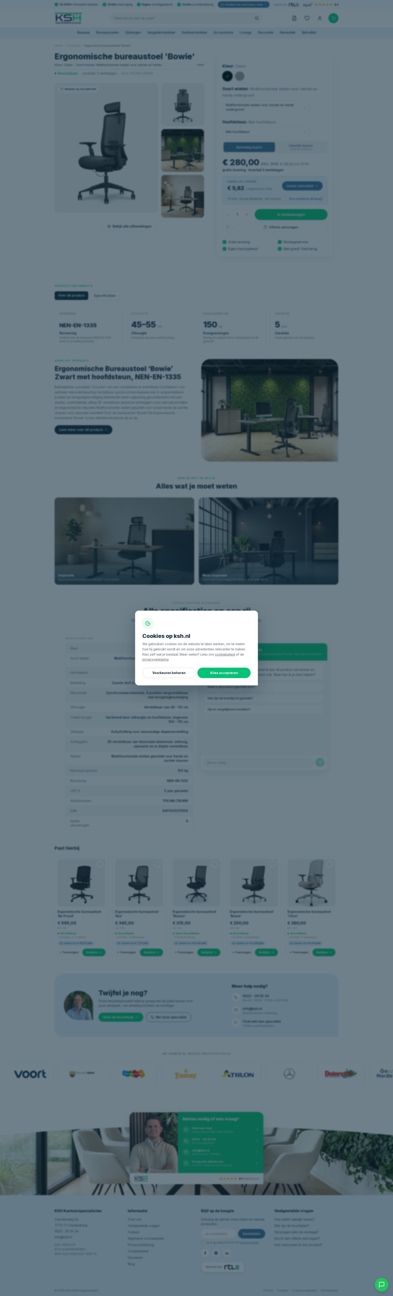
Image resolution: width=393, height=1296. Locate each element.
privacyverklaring (155, 659)
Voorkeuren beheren (169, 673)
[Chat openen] (381, 1284)
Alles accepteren (224, 673)
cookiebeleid (225, 654)
